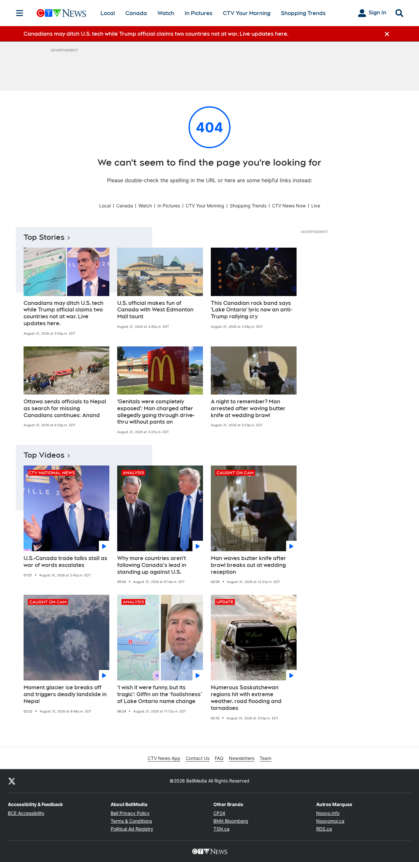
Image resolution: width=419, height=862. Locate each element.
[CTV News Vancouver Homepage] (61, 13)
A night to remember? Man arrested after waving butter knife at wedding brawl (248, 408)
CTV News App (164, 758)
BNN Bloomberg (230, 821)
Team (265, 758)
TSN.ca (221, 829)
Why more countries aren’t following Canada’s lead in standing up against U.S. (151, 565)
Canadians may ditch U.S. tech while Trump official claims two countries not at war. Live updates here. (63, 313)
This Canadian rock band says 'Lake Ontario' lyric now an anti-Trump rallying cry (251, 310)
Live (315, 205)
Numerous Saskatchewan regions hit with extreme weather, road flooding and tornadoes (246, 697)
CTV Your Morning (246, 13)
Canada (136, 13)
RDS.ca (324, 829)
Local (107, 13)
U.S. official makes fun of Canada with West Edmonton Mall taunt (155, 310)
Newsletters (241, 758)
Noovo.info (327, 813)
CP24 (219, 813)
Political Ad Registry (132, 829)
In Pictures (198, 13)
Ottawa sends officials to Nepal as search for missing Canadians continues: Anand (65, 408)
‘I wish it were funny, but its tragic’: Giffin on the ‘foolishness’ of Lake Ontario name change (159, 694)
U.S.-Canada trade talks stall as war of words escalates (65, 561)
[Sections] (19, 13)
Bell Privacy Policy (130, 813)
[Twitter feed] (12, 781)
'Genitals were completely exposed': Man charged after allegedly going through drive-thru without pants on (155, 411)
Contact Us (198, 758)
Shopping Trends (303, 13)
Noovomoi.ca (330, 821)
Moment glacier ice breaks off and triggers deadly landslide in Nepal (65, 694)
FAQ (219, 758)
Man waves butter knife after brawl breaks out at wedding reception (248, 565)
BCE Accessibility (26, 813)
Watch (165, 13)
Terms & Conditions (131, 821)
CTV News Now (289, 205)
